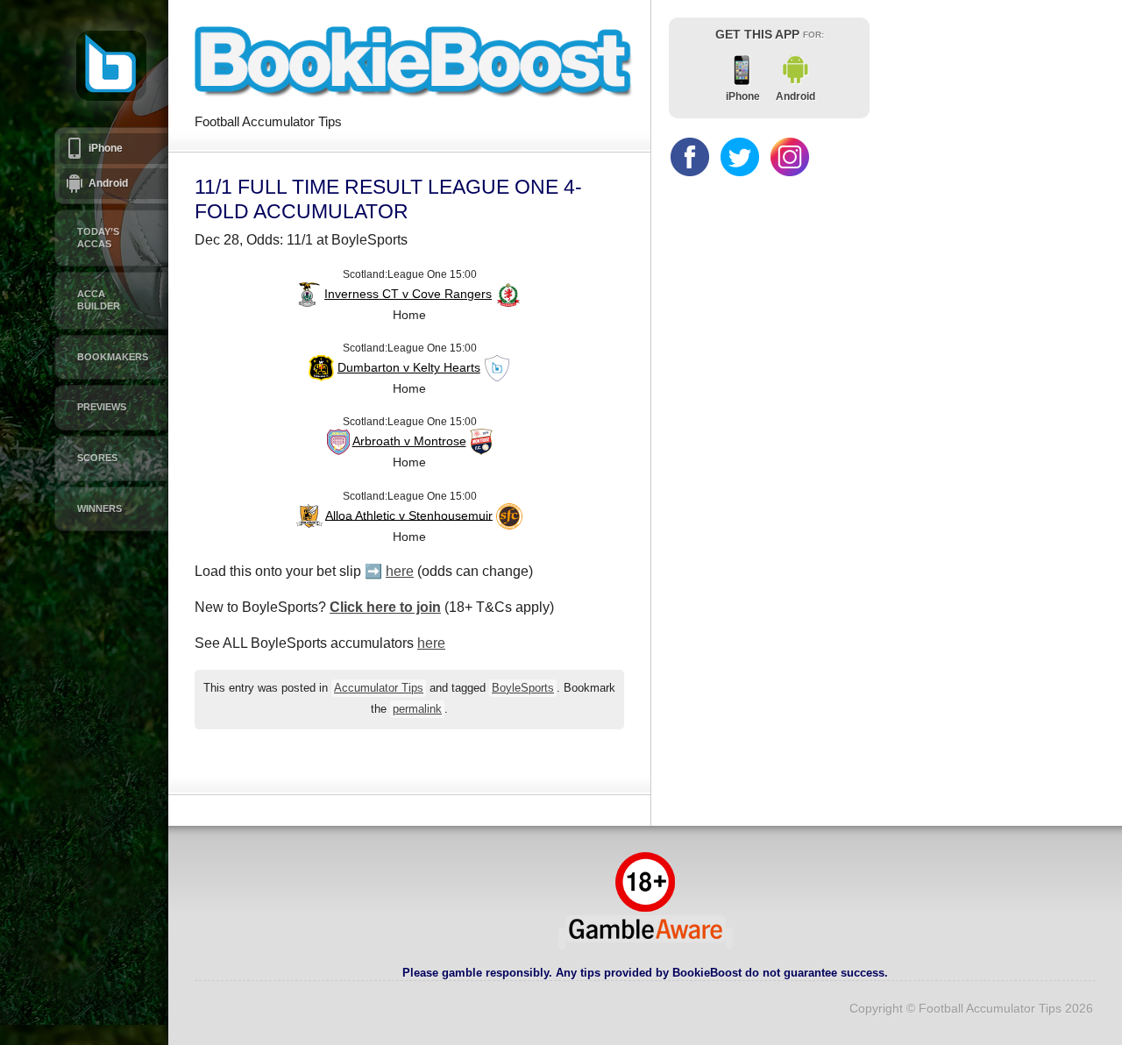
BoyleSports (523, 688)
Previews (101, 407)
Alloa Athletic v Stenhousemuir (409, 515)
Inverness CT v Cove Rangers (408, 294)
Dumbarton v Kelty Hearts (408, 367)
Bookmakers (112, 357)
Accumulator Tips (378, 688)
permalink (417, 709)
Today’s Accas (98, 237)
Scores (97, 457)
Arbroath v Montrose (409, 441)
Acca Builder (98, 299)
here (400, 571)
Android (108, 183)
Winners (99, 508)
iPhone (106, 148)
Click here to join (385, 607)
